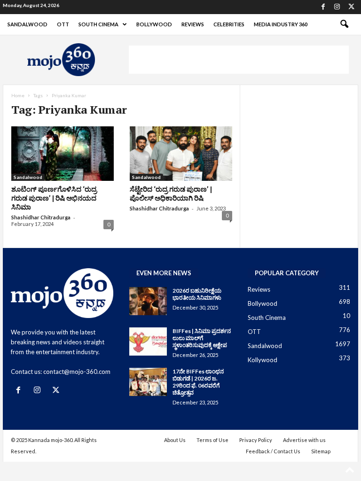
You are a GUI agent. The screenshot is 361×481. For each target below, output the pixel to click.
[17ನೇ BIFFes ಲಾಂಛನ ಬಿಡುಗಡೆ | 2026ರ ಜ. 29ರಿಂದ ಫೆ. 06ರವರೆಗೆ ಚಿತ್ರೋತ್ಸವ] (148, 382)
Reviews (192, 24)
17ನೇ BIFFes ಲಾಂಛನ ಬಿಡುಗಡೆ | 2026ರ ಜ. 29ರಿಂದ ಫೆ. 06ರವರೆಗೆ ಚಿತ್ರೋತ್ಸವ (198, 382)
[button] (344, 24)
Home (17, 95)
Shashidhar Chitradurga (41, 217)
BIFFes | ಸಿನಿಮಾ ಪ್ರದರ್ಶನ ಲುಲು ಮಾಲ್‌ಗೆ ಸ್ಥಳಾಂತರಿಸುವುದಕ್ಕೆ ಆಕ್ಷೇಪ (202, 338)
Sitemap (320, 451)
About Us (175, 440)
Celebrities (228, 24)
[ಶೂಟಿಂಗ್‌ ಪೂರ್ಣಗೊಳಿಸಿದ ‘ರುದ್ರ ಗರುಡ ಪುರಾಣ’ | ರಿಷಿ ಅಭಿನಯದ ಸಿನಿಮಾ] (62, 153)
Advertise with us (304, 440)
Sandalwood (27, 24)
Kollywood (262, 360)
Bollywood (154, 24)
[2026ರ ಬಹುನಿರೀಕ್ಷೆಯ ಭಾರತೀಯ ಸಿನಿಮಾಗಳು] (148, 301)
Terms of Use (212, 440)
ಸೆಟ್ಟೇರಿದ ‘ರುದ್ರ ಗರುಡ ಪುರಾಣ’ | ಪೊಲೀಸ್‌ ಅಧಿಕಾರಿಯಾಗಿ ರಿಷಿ (171, 193)
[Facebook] (323, 7)
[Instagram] (337, 7)
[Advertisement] (239, 60)
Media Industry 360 (280, 24)
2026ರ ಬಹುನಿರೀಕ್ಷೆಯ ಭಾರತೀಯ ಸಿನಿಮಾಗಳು (197, 294)
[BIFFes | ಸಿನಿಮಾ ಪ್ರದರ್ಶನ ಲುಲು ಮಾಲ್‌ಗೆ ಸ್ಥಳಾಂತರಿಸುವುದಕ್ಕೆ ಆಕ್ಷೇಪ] (148, 341)
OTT (63, 24)
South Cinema (98, 24)
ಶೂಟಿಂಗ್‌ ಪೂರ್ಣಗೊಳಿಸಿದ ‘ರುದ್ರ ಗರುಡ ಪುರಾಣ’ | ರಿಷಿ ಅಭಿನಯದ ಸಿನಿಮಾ (54, 198)
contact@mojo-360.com (76, 371)
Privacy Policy (255, 440)
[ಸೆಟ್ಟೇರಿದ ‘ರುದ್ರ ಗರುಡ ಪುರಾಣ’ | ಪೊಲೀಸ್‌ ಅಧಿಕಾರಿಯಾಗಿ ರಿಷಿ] (181, 153)
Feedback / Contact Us (273, 451)
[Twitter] (351, 7)
